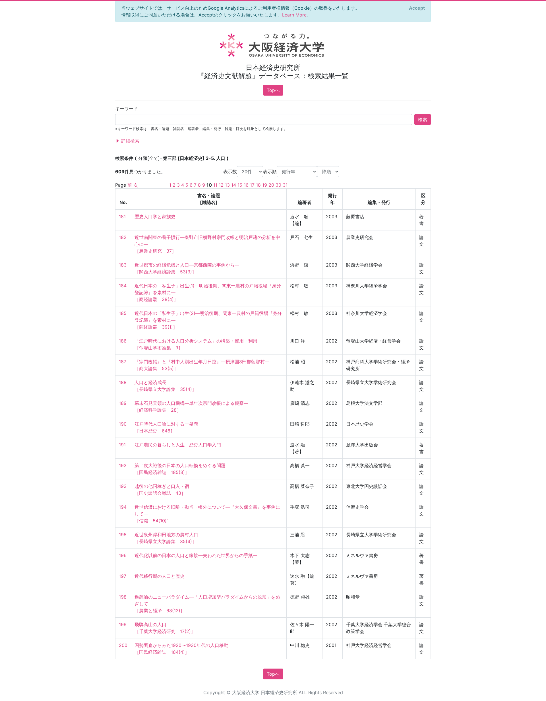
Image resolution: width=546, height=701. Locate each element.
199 (123, 624)
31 (285, 185)
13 (227, 185)
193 (123, 486)
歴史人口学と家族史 (155, 216)
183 (123, 265)
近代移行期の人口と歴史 (160, 576)
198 (123, 597)
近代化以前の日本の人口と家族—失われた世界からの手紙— (196, 555)
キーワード (126, 108)
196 (123, 555)
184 (123, 285)
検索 (422, 119)
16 (246, 185)
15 (239, 185)
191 (122, 445)
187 (122, 361)
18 (258, 185)
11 (215, 185)
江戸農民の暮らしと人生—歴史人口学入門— (180, 445)
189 (123, 403)
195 (123, 534)
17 (252, 185)
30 (278, 185)
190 (123, 424)
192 (123, 465)
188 (123, 382)
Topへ (273, 90)
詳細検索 (129, 141)
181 (122, 216)
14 (233, 185)
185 (123, 313)
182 (123, 237)
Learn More (294, 15)
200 (123, 645)
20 (271, 185)
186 (123, 341)
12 (221, 185)
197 (122, 576)
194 (123, 507)
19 (264, 185)
